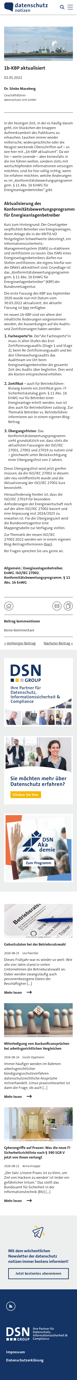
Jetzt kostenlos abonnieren (38, 1273)
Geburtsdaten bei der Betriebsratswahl (35, 944)
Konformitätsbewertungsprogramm (33, 577)
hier (26, 307)
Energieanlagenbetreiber (42, 568)
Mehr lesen (13, 992)
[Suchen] (62, 7)
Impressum (15, 1352)
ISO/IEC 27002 (27, 572)
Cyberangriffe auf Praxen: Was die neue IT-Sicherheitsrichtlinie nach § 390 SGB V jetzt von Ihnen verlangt (37, 1152)
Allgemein (12, 568)
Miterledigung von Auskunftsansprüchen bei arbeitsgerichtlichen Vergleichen (36, 1046)
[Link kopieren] (68, 606)
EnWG (9, 572)
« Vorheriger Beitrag (20, 643)
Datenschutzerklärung (25, 1360)
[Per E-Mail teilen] (57, 606)
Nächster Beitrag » (58, 643)
